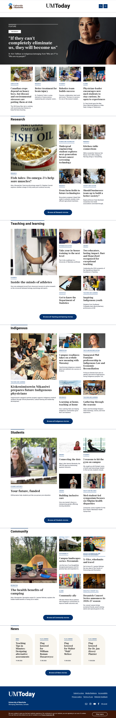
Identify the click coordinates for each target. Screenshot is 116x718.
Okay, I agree (100, 714)
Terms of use (88, 697)
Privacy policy (77, 697)
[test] (86, 703)
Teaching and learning (90, 293)
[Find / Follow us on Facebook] (99, 703)
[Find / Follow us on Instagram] (90, 703)
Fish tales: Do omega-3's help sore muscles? (32, 179)
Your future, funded (25, 491)
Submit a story (78, 693)
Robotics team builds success (67, 90)
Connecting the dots (70, 459)
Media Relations (91, 693)
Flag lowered (44, 639)
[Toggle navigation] (105, 6)
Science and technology (66, 141)
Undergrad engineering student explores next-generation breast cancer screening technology (68, 154)
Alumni (85, 83)
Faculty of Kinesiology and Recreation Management (91, 554)
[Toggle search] (101, 6)
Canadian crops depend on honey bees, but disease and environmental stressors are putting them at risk (21, 95)
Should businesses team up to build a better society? (93, 193)
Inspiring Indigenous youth (92, 299)
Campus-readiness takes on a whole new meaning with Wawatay (69, 359)
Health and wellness (89, 491)
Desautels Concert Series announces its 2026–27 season (94, 598)
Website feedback (100, 697)
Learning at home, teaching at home (69, 403)
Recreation (14, 585)
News (17, 639)
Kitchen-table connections (90, 148)
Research (38, 83)
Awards (85, 246)
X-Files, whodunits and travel (93, 561)
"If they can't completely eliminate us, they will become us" (33, 42)
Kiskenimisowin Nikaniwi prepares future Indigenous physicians (31, 390)
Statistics (62, 293)
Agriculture (14, 83)
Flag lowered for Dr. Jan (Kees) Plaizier (94, 649)
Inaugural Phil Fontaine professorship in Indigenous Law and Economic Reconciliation (94, 361)
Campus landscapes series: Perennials (69, 560)
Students (62, 83)
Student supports (16, 486)
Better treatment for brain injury (46, 90)
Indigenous (14, 31)
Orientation (63, 350)
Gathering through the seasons (93, 403)
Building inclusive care (69, 497)
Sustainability (63, 553)
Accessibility (102, 693)
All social (104, 704)
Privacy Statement (47, 715)
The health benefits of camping (27, 592)
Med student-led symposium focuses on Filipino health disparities (94, 499)
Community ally (67, 595)
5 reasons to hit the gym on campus (93, 461)
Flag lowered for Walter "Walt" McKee (69, 649)
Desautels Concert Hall (91, 591)
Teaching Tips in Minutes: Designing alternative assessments (22, 650)
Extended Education (65, 246)
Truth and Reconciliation (91, 350)
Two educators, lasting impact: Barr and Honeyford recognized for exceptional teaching (94, 257)
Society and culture (89, 185)
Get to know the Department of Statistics (67, 300)
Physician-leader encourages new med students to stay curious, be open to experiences (94, 94)
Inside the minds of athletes (31, 282)
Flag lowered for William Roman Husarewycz (46, 650)
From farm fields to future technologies (69, 192)
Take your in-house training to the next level (69, 253)
